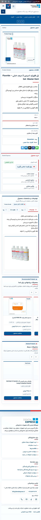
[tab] (33, 210)
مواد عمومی (19, 17)
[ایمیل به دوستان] (29, 147)
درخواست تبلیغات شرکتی (30, 473)
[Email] (26, 499)
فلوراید (12, 17)
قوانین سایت (36, 512)
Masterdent (30, 139)
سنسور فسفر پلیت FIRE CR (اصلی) (21, 318)
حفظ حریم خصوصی (26, 512)
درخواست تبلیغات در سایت (29, 455)
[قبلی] (31, 292)
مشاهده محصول (17, 333)
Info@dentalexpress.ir (18, 492)
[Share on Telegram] (22, 147)
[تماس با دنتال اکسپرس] (8, 1)
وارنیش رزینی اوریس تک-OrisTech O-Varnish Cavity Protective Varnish (18, 383)
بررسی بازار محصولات (31, 476)
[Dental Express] (31, 420)
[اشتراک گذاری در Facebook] (33, 147)
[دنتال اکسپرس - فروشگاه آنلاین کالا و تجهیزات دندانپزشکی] (35, 6)
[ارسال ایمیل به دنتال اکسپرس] (5, 1)
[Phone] (22, 499)
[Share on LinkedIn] (26, 147)
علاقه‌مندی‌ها (33, 448)
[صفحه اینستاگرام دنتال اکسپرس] (2, 1)
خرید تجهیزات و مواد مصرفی (29, 442)
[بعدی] (36, 292)
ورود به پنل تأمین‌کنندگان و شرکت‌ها (27, 470)
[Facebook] (31, 499)
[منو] (3, 6)
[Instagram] (36, 499)
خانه (38, 17)
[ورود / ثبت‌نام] (13, 6)
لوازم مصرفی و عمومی (29, 17)
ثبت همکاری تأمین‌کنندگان (30, 467)
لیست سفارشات (32, 445)
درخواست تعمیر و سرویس (30, 452)
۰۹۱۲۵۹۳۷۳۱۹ (32, 492)
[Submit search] (3, 11)
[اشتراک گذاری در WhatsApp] (36, 147)
